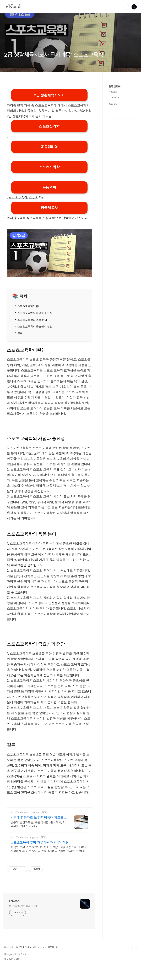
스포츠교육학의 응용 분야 (32, 319)
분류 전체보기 (115, 86)
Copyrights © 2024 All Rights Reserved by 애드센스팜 (31, 947)
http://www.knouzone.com (25, 812)
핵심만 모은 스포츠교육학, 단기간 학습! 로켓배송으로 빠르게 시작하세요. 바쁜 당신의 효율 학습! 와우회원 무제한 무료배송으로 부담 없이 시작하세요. (48, 849)
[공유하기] (20, 869)
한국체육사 (49, 208)
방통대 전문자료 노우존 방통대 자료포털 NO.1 (38, 818)
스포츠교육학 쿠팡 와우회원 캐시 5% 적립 (39, 842)
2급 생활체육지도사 (49, 95)
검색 (126, 6)
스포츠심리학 (49, 126)
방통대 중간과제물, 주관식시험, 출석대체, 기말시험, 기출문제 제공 (38, 824)
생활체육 (113, 92)
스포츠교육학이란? (28, 306)
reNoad (12, 6)
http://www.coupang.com (24, 837)
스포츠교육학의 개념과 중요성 (34, 313)
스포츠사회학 (49, 167)
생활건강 (113, 103)
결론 (20, 333)
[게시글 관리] (24, 869)
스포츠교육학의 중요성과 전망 (34, 326)
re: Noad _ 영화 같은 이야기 (23, 905)
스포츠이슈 (114, 98)
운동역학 (49, 187)
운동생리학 (49, 147)
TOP (134, 948)
